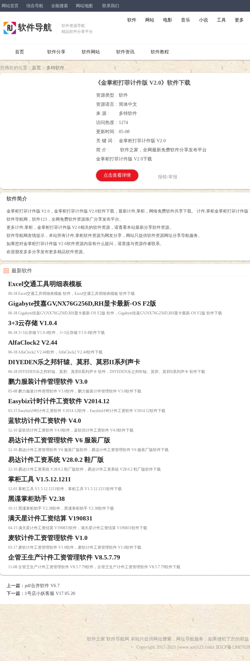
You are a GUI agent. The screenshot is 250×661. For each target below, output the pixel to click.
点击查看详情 (117, 175)
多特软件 (55, 67)
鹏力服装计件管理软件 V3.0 (48, 381)
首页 (19, 51)
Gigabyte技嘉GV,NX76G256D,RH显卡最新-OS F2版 (82, 303)
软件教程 (160, 51)
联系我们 (110, 5)
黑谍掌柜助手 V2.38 (36, 498)
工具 (221, 20)
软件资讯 (125, 51)
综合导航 (34, 5)
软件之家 (96, 639)
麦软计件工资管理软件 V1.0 (48, 537)
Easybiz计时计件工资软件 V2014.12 (58, 401)
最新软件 (21, 270)
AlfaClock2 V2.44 (32, 342)
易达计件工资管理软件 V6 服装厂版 (59, 440)
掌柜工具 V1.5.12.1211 (39, 479)
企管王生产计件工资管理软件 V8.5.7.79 (64, 557)
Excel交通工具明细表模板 (45, 283)
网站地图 (84, 5)
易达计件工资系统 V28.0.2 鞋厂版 (56, 459)
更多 (239, 20)
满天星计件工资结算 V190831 (50, 518)
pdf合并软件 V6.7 (42, 585)
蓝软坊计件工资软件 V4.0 (44, 420)
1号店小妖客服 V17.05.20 (50, 593)
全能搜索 (59, 5)
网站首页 (10, 5)
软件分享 (56, 51)
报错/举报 (167, 176)
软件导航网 (117, 639)
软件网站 (91, 51)
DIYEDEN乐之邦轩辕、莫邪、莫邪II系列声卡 (74, 361)
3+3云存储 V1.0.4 (32, 322)
